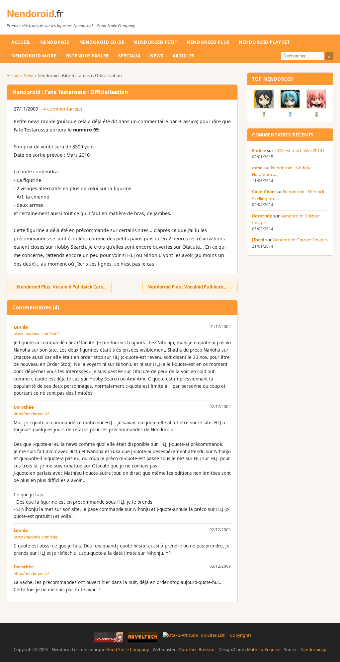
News (156, 56)
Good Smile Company (127, 649)
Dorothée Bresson (196, 649)
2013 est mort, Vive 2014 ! (299, 150)
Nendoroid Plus (208, 42)
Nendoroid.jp (313, 649)
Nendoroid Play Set (264, 42)
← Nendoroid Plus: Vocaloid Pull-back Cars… (59, 287)
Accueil (21, 42)
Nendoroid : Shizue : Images (300, 240)
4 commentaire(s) (62, 109)
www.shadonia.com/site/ (36, 334)
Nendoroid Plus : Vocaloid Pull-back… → (190, 287)
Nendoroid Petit (155, 42)
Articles (183, 56)
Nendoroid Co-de (102, 42)
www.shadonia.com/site (35, 537)
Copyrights (241, 635)
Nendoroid (35, 13)
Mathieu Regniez (263, 649)
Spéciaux (129, 56)
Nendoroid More (33, 56)
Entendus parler (87, 56)
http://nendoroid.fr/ (31, 414)
